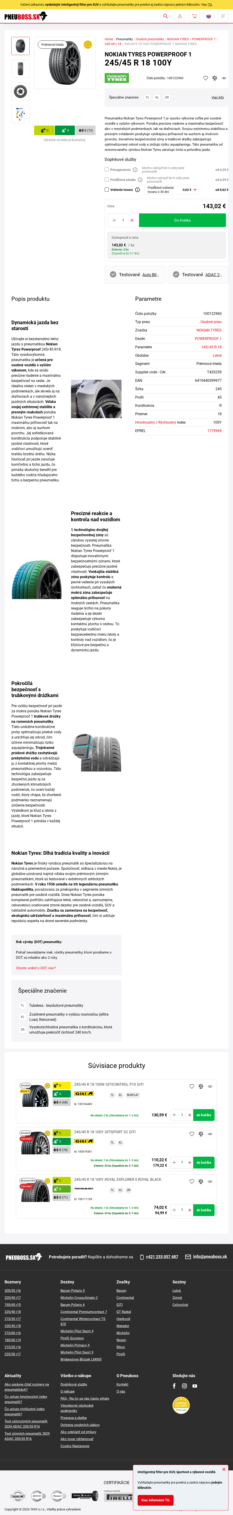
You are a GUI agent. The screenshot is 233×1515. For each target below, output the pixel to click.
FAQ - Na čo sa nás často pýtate (85, 1398)
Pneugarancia (120, 170)
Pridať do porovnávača (201, 1086)
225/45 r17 (13, 1298)
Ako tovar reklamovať (77, 1439)
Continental (125, 1298)
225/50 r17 (13, 1354)
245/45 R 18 (212, 347)
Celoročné (180, 1305)
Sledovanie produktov (210, 1086)
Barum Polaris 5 (73, 1291)
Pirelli (120, 1354)
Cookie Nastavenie (75, 1446)
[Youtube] (195, 1386)
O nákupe (68, 1391)
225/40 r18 (13, 1312)
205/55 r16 (13, 1291)
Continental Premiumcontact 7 (84, 1312)
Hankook (123, 1319)
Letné (217, 355)
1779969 (214, 431)
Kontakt (122, 1384)
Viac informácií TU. (155, 1500)
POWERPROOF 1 (204, 39)
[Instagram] (184, 1386)
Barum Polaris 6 (73, 1305)
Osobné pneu (211, 322)
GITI (119, 1305)
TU (210, 4)
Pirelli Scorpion (72, 1338)
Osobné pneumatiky (150, 39)
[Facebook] (174, 1386)
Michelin (122, 1333)
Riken (120, 1347)
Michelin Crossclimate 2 (79, 1298)
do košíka (182, 220)
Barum (121, 1291)
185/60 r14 (13, 1340)
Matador (122, 1326)
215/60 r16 (13, 1333)
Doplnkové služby (74, 1384)
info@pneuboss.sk (210, 1256)
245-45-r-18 (113, 44)
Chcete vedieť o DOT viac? (36, 968)
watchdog (224, 78)
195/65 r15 (13, 1305)
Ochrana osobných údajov (80, 1425)
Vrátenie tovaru (121, 190)
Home (109, 39)
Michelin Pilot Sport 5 (77, 1352)
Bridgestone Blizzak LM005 (81, 1359)
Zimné (177, 1298)
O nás (120, 1391)
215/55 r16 (13, 1347)
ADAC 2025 (214, 274)
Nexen (121, 1340)
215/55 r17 (13, 1319)
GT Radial (123, 1312)
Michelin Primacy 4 (75, 1345)
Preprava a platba (74, 1418)
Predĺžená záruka (123, 180)
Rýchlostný (167, 422)
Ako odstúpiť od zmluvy (78, 1432)
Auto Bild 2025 (151, 274)
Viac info (218, 97)
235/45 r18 (13, 1326)
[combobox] (171, 189)
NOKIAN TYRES (178, 39)
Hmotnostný (145, 422)
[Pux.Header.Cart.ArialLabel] (194, 16)
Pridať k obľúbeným (192, 1086)
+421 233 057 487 (162, 1256)
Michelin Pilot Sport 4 (77, 1331)
